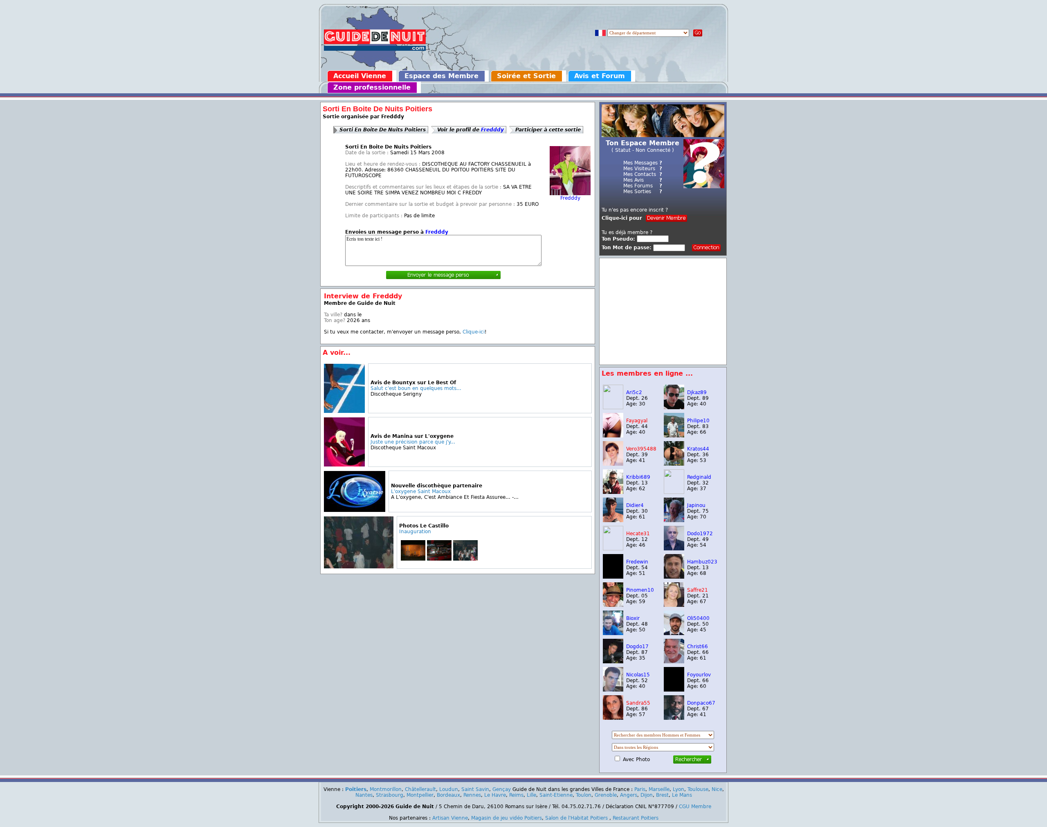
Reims (516, 795)
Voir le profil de (470, 130)
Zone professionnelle (372, 87)
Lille (531, 795)
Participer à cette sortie (548, 130)
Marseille (659, 789)
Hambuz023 (702, 562)
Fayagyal (636, 421)
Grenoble (606, 795)
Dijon (646, 795)
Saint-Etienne (556, 795)
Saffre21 (697, 590)
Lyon (678, 789)
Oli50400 (698, 618)
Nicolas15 (638, 675)
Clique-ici (474, 332)
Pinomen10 (640, 590)
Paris (639, 789)
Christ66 (697, 646)
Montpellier (420, 795)
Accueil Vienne (359, 76)
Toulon (583, 795)
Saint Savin (475, 789)
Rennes (472, 795)
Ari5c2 (634, 392)
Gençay (501, 789)
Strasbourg (389, 795)
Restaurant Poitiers (635, 818)
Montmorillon (386, 789)
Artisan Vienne (450, 818)
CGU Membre (695, 806)
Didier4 (635, 505)
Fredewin (637, 562)
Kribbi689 (638, 477)
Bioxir (633, 618)
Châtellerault (420, 789)
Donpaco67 (701, 703)
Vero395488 (641, 449)
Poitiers (355, 789)
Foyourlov (699, 675)
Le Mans (682, 795)
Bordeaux (448, 795)
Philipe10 (698, 421)
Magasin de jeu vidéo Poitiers (506, 818)
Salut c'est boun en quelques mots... (416, 388)
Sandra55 (638, 703)
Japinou (696, 505)
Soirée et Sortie (526, 76)
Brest (662, 795)
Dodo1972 (700, 533)
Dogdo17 (637, 646)
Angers (628, 795)
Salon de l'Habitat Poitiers (576, 818)
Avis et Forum (599, 76)
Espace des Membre (441, 76)
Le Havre (495, 795)
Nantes (364, 795)
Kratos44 (698, 449)
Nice (717, 789)
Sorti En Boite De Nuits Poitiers (382, 130)
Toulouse (698, 789)
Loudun (448, 789)
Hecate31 (638, 533)
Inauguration (415, 531)
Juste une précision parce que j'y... (413, 442)
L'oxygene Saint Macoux (421, 491)
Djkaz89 (697, 392)
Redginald (699, 477)
